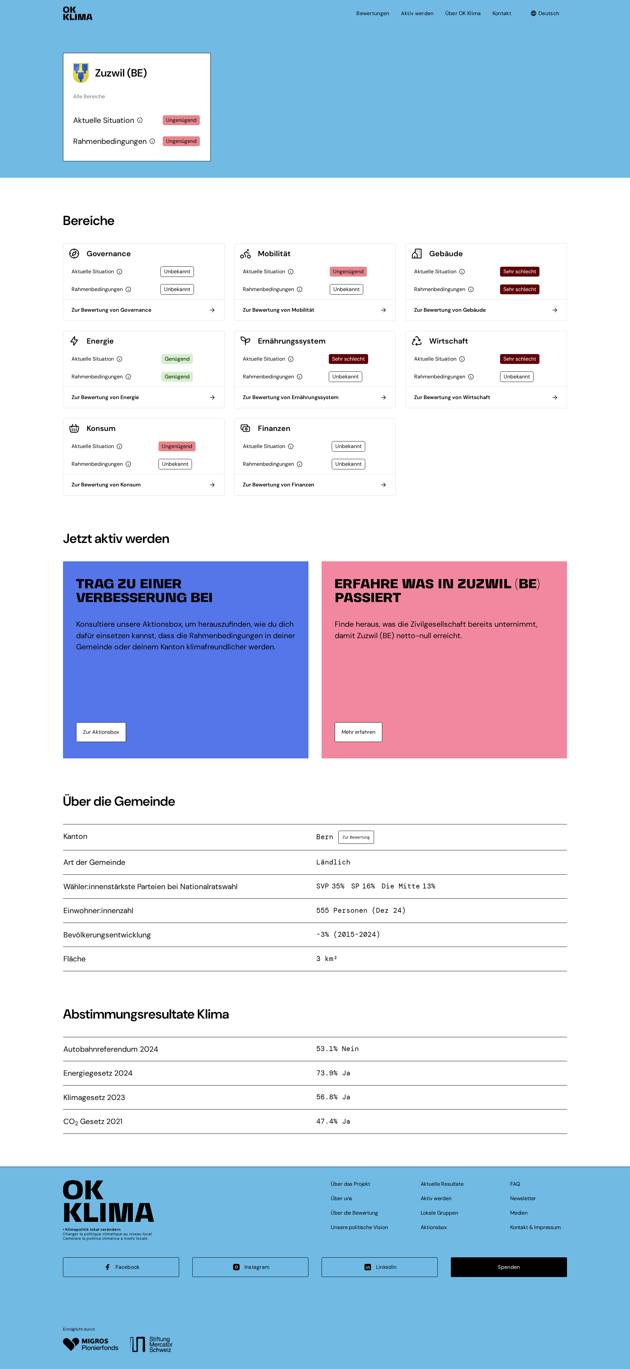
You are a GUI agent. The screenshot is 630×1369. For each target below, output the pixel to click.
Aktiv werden (417, 13)
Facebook (128, 1267)
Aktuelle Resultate (442, 1183)
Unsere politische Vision (359, 1227)
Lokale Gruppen (439, 1212)
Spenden (509, 1267)
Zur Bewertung (356, 837)
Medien (519, 1212)
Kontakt (502, 13)
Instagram (257, 1267)
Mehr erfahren (358, 732)
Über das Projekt (350, 1183)
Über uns (341, 1198)
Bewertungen (372, 13)
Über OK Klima (463, 13)
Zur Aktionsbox (101, 732)
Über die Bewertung (354, 1212)
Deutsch (548, 13)
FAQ (515, 1183)
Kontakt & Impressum (535, 1227)
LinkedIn (386, 1267)
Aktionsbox (434, 1227)
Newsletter (523, 1198)
